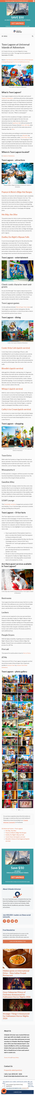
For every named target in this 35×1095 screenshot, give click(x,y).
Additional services (24, 62)
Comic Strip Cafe (25, 137)
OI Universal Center (8, 828)
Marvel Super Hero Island (23, 307)
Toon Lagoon (19, 828)
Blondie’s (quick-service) (12, 368)
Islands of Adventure (7, 98)
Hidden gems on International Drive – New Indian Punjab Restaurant (16, 973)
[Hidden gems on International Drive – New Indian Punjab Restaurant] (17, 967)
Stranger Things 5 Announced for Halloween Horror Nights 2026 (16, 1016)
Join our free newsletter (18, 941)
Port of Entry (26, 653)
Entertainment (29, 59)
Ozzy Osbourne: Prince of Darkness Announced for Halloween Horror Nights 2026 (17, 994)
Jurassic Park (11, 665)
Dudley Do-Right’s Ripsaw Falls (15, 237)
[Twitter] (12, 921)
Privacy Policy (15, 1057)
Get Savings (17, 23)
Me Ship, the (9, 214)
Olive (13, 129)
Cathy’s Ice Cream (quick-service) (16, 409)
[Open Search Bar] (32, 36)
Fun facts (15, 62)
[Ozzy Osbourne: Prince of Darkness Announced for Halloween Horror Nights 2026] (17, 989)
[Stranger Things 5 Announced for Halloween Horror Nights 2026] (17, 1010)
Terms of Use (7, 1057)
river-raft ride (25, 125)
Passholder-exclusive (10, 504)
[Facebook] (4, 921)
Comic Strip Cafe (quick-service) (16, 348)
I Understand (17, 1092)
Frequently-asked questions (13, 1070)
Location (14, 59)
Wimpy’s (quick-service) (12, 389)
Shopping (9, 62)
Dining (4, 62)
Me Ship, (11, 830)
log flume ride (16, 123)
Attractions (21, 59)
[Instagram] (8, 921)
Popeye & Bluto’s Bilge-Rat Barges (17, 192)
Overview (8, 59)
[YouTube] (16, 921)
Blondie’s (25, 135)
